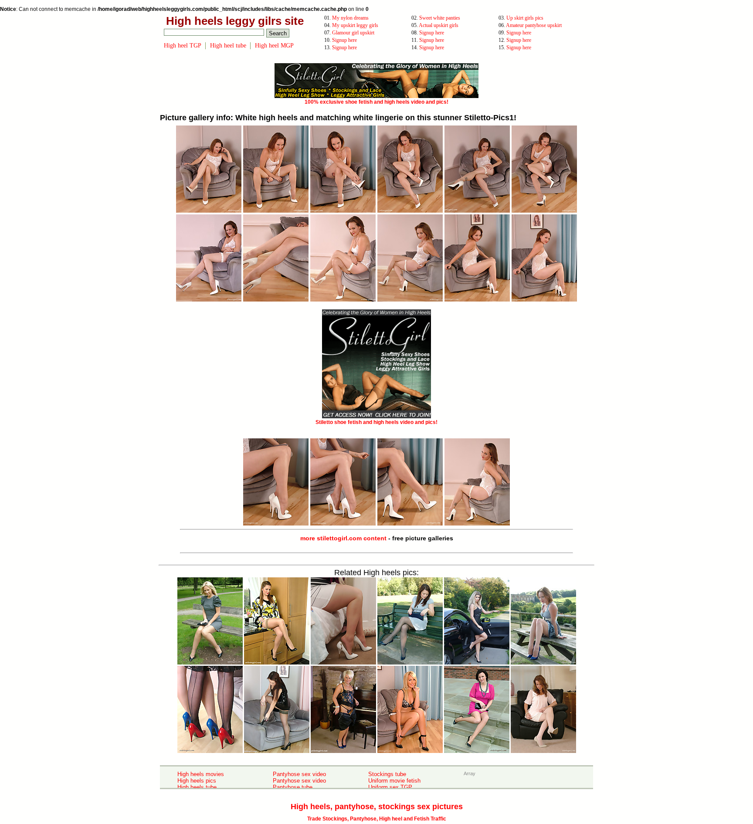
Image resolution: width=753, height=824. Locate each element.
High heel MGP (274, 45)
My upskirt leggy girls (355, 25)
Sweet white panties (439, 18)
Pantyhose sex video (299, 774)
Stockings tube (387, 774)
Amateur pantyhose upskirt (534, 25)
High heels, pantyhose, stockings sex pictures (377, 806)
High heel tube (228, 45)
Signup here (431, 33)
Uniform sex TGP (390, 787)
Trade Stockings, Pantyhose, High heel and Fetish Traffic (376, 819)
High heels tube (197, 787)
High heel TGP (182, 45)
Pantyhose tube (292, 787)
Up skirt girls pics (524, 18)
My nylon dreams (350, 18)
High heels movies (200, 774)
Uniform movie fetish (394, 780)
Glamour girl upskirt (353, 33)
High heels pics (196, 780)
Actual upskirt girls (438, 25)
